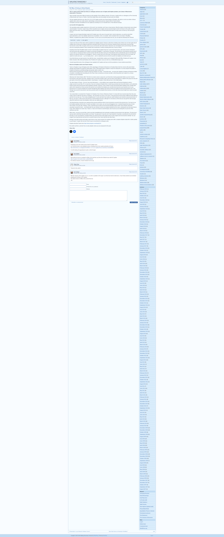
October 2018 (143, 224)
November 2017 (144, 235)
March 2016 (143, 265)
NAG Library (143, 101)
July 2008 (142, 465)
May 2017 (142, 237)
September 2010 (144, 408)
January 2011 (143, 399)
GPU (141, 49)
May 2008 (142, 469)
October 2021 (143, 195)
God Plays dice (143, 497)
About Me (109, 2)
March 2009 (143, 447)
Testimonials (113, 2)
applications (143, 14)
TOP (154, 531)
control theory (143, 31)
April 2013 (142, 342)
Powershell (142, 121)
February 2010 (143, 423)
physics (142, 116)
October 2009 (143, 432)
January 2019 (143, 219)
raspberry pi (143, 136)
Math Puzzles (143, 504)
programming (143, 127)
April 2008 (142, 471)
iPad (141, 55)
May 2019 (142, 213)
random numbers (144, 134)
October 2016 (143, 250)
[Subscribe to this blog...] (130, 2)
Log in (141, 521)
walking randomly (144, 176)
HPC (141, 53)
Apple (84, 9)
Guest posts (87, 9)
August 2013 (143, 333)
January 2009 (143, 452)
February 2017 (143, 243)
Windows (142, 178)
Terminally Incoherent (145, 513)
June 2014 (142, 311)
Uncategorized (143, 169)
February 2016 (143, 268)
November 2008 (144, 456)
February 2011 (143, 397)
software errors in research (146, 156)
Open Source (143, 110)
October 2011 (143, 379)
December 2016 (144, 248)
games (141, 44)
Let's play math (143, 500)
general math (143, 46)
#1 (136, 140)
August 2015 (143, 281)
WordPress (96, 535)
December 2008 (144, 454)
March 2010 (143, 421)
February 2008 (143, 476)
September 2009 (144, 434)
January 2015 (143, 296)
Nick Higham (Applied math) (146, 506)
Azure (141, 16)
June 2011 (142, 388)
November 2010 (144, 403)
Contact (118, 2)
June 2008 (142, 467)
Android (142, 9)
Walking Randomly (78, 2)
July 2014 (142, 309)
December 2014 (144, 298)
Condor (142, 29)
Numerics (142, 106)
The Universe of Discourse (146, 517)
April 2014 (142, 316)
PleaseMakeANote (144, 508)
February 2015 (143, 294)
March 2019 (143, 217)
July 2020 (142, 204)
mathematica (143, 88)
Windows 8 (142, 180)
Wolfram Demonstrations (146, 184)
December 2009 (144, 427)
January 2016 (143, 270)
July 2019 (142, 211)
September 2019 (144, 208)
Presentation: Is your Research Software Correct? (80, 531)
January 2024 (143, 191)
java (141, 60)
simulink (142, 152)
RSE (141, 143)
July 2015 (142, 283)
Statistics (142, 158)
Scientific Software (144, 149)
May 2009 (142, 443)
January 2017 (143, 246)
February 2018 (143, 232)
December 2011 (144, 377)
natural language (144, 103)
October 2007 (143, 484)
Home (104, 2)
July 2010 (142, 412)
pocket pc (142, 119)
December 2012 (144, 351)
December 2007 (144, 480)
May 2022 (142, 193)
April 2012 (142, 368)
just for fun (142, 64)
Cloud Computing (144, 27)
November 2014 (144, 300)
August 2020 (143, 202)
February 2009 (143, 449)
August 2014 (143, 307)
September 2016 (144, 252)
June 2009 (142, 441)
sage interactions (144, 145)
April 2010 (142, 419)
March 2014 (143, 318)
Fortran (141, 38)
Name (88, 184)
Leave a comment (75, 137)
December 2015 (144, 272)
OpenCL (142, 112)
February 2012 (143, 373)
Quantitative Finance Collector (147, 511)
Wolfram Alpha (143, 182)
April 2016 (142, 263)
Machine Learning (144, 75)
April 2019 (142, 215)
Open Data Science (144, 108)
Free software (143, 42)
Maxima (142, 92)
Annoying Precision (144, 493)
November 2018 (144, 222)
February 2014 (143, 320)
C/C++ (141, 20)
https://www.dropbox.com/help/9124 (92, 123)
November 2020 (144, 200)
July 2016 (142, 257)
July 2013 (142, 335)
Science (142, 147)
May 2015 (142, 287)
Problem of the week (145, 125)
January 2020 (143, 206)
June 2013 (142, 338)
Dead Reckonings (144, 495)
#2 (136, 153)
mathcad (142, 86)
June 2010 (142, 414)
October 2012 (143, 355)
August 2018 (143, 226)
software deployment (145, 154)
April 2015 (142, 289)
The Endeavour (143, 515)
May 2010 (142, 416)
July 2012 (142, 362)
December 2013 (144, 324)
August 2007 (143, 489)
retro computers (143, 141)
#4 (136, 171)
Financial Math (143, 35)
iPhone (141, 57)
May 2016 (142, 261)
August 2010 (143, 410)
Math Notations (143, 502)
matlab (141, 90)
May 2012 (142, 366)
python (141, 130)
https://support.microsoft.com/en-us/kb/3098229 (82, 159)
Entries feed (143, 524)
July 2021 (142, 197)
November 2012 (144, 353)
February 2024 (143, 189)
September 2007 (144, 487)
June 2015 (142, 285)
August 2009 (143, 436)
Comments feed (144, 526)
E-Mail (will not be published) (92, 186)
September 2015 (144, 278)
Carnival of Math (144, 22)
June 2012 (142, 364)
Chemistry (142, 24)
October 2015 (143, 276)
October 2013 (143, 329)
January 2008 (143, 478)
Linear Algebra (143, 68)
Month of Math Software (145, 99)
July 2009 (142, 438)
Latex (141, 66)
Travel (141, 162)
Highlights (123, 2)
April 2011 (142, 392)
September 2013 (144, 331)
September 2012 (144, 357)
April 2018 (142, 228)
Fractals (142, 40)
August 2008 (143, 462)
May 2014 (142, 314)
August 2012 (143, 360)
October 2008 (143, 458)
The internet (143, 160)
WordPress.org (143, 528)
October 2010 (143, 406)
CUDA (141, 33)
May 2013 (142, 340)
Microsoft (142, 95)
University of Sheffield (145, 171)
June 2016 (142, 259)
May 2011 (142, 390)
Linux (141, 70)
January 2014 (143, 322)
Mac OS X (142, 73)
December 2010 (144, 401)
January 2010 (143, 425)
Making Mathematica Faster (146, 77)
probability (142, 123)
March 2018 (143, 230)
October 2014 (143, 303)
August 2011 (143, 384)
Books (141, 18)
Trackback (82, 137)
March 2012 (143, 370)
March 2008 (143, 473)
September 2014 (144, 305)
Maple (141, 81)
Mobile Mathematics (145, 97)
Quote (133, 140)
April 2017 (142, 239)
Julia (141, 62)
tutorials (142, 167)
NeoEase (105, 535)
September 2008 (144, 460)
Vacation (142, 173)
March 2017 (143, 241)
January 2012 (143, 375)
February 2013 (143, 346)
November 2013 (144, 327)
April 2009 (142, 445)
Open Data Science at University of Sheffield (118, 531)
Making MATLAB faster (145, 79)
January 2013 (143, 349)
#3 (136, 164)
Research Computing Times (146, 138)
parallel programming (145, 114)
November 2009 (144, 430)
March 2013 (143, 344)
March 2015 (143, 292)
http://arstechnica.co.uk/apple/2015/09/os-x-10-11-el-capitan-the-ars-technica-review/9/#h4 (92, 147)
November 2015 (144, 274)
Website (88, 189)
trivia (141, 165)
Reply (130, 140)
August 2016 (143, 254)
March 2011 (143, 395)
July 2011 (142, 386)
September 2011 (144, 381)
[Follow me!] (127, 2)
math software (143, 84)
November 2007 (144, 482)
